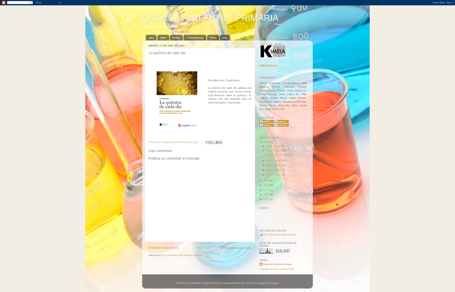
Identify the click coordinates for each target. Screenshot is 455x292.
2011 (266, 199)
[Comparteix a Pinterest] (221, 142)
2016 (266, 142)
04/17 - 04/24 (274, 165)
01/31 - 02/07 (274, 170)
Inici (151, 37)
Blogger (274, 283)
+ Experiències (195, 37)
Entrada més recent (163, 248)
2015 (266, 180)
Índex (163, 37)
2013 (266, 190)
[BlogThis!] (210, 142)
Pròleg (176, 37)
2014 (266, 185)
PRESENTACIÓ (268, 65)
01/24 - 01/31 (274, 174)
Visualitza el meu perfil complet (276, 269)
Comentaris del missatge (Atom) (184, 255)
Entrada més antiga (236, 248)
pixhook (240, 283)
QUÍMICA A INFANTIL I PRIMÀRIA (210, 18)
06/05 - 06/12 (274, 160)
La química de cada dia (279, 155)
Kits (225, 37)
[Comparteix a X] (214, 142)
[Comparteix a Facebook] (217, 142)
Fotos (213, 37)
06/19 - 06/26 (274, 150)
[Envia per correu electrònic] (207, 142)
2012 (266, 194)
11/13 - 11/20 (273, 146)
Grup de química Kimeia (277, 264)
